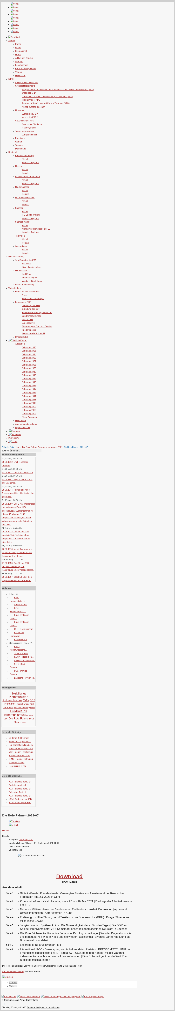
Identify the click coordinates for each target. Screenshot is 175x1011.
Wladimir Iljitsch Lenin (32, 281)
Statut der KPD (29, 93)
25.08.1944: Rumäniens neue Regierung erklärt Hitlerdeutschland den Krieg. (18, 493)
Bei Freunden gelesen (25, 68)
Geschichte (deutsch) (32, 124)
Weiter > (13, 986)
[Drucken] (14, 821)
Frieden (15, 711)
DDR (6, 718)
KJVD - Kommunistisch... (18, 610)
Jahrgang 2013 (29, 392)
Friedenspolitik (29, 330)
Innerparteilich (22, 337)
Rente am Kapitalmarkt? (20, 741)
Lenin (32, 708)
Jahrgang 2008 (29, 410)
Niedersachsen (22, 187)
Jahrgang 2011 (29, 399)
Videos (18, 72)
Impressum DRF (22, 427)
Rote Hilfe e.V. (20, 639)
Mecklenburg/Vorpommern (27, 176)
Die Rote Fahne (29, 447)
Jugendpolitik (28, 323)
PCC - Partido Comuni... (18, 673)
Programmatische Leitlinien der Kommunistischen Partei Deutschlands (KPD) (58, 89)
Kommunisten (18, 697)
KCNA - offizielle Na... (24, 657)
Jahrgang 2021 (29, 365)
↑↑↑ (3, 1004)
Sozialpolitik (27, 319)
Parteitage (20, 138)
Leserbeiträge (21, 65)
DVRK (18, 54)
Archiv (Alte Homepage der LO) (36, 229)
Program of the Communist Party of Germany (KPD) (46, 103)
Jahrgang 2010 (29, 403)
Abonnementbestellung (26, 424)
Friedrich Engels (29, 278)
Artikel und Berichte (24, 58)
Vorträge (19, 61)
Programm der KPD (31, 100)
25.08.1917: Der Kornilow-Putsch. (17, 472)
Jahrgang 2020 (29, 368)
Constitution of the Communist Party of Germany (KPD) (47, 96)
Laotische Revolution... (24, 678)
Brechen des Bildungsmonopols (37, 312)
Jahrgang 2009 (29, 406)
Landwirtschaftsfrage (31, 316)
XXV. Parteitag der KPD (20, 796)
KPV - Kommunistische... (18, 648)
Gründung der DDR (31, 309)
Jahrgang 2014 (29, 389)
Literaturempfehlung (24, 285)
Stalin (24, 722)
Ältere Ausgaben (29, 417)
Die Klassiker (21, 271)
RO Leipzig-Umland (31, 215)
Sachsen (19, 208)
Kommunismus (14, 715)
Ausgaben (20, 344)
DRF (32, 700)
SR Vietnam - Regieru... (18, 666)
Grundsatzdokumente (25, 86)
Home (18, 447)
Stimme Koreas (21, 653)
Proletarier (9, 703)
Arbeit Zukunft (20, 604)
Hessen (18, 166)
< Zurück (13, 982)
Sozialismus (18, 693)
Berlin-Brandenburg (24, 155)
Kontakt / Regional (30, 162)
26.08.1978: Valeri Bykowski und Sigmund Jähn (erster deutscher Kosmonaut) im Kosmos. (17, 552)
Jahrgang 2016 (29, 382)
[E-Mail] (13, 825)
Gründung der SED (31, 305)
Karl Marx (26, 274)
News (24, 295)
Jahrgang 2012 (29, 396)
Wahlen (18, 142)
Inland (18, 47)
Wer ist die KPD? (30, 114)
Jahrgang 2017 (29, 378)
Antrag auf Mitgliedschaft (26, 82)
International (21, 51)
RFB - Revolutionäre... (24, 629)
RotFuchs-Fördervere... (17, 634)
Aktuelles (26, 264)
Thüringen (20, 236)
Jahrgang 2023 (29, 358)
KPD (23, 711)
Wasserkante (21, 246)
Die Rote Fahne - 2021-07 (20, 815)
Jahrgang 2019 (29, 372)
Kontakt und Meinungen (33, 298)
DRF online (20, 420)
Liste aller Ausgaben (31, 267)
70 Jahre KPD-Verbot (19, 738)
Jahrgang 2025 (29, 351)
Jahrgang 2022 (29, 361)
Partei (18, 44)
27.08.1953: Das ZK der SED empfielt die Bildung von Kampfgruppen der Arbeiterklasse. (18, 566)
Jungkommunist (29, 135)
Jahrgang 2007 (29, 413)
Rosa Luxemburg (22, 707)
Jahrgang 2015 (29, 385)
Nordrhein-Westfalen (25, 197)
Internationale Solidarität (33, 333)
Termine (19, 145)
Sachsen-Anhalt (22, 222)
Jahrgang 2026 (29, 347)
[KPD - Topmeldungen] (93, 996)
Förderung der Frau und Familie (37, 326)
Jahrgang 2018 (29, 375)
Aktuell (25, 159)
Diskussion (20, 75)
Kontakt (25, 173)
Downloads (20, 149)
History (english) (29, 128)
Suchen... (6, 451)
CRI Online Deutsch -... (24, 660)
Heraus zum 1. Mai (17, 766)
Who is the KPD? (30, 117)
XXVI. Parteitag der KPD (20, 802)
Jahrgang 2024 (29, 354)
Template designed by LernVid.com (43, 1007)
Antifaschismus (12, 700)
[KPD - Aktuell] (9, 996)
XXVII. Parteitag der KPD (20, 799)
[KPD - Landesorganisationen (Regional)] (61, 996)
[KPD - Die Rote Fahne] (28, 996)
